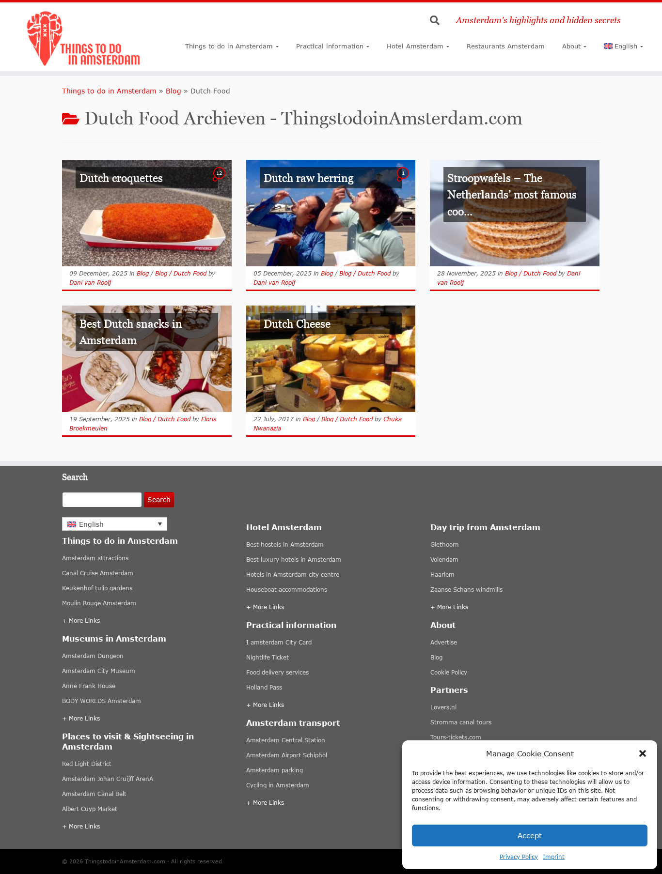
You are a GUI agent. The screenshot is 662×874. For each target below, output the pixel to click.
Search (159, 499)
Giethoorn (444, 544)
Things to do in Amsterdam (229, 46)
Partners (449, 689)
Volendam (444, 559)
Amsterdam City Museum (98, 671)
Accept (530, 835)
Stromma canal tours (460, 722)
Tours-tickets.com (455, 737)
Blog (173, 91)
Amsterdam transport (293, 722)
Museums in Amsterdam (114, 638)
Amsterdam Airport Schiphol (286, 755)
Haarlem (442, 574)
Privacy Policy (519, 856)
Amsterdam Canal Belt (94, 793)
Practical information (329, 46)
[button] (642, 753)
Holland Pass (264, 687)
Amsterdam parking (274, 770)
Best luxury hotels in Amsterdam (293, 559)
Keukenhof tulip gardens (97, 588)
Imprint (554, 856)
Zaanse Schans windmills (466, 589)
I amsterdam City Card (279, 642)
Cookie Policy (448, 672)
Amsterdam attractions (95, 558)
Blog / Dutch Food (180, 273)
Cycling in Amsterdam (277, 785)
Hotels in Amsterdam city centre (292, 574)
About (571, 46)
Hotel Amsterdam (415, 46)
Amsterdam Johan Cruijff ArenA (107, 778)
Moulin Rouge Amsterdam (99, 603)
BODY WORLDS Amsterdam (101, 701)
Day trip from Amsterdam (485, 527)
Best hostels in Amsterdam (285, 544)
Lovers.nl (443, 707)
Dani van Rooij (90, 282)
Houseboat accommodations (286, 589)
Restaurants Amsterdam (506, 46)
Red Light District (86, 763)
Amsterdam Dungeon (93, 655)
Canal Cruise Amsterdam (97, 573)
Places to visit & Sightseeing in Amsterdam (128, 741)
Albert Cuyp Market (89, 809)
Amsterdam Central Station (285, 740)
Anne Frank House (88, 686)
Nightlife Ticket (267, 657)
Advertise (443, 642)
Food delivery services (277, 672)
